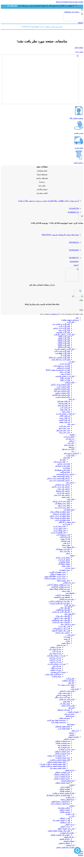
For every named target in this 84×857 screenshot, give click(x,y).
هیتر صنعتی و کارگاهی (66, 522)
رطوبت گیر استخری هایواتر (60, 835)
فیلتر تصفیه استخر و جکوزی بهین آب (52, 764)
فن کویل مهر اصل (63, 401)
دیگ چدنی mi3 (65, 551)
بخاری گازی (70, 678)
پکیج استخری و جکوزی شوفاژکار (58, 795)
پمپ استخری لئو (64, 747)
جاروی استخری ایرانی (62, 776)
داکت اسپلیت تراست (62, 393)
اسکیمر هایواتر (65, 791)
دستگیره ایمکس (64, 843)
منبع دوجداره (56, 676)
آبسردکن (71, 708)
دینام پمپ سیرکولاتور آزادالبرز (59, 601)
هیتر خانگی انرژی (59, 530)
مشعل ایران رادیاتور (63, 557)
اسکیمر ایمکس (64, 789)
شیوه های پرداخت (42, 178)
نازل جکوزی (70, 797)
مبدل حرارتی (69, 568)
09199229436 (74, 250)
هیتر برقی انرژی (64, 626)
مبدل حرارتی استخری (66, 749)
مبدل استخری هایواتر (62, 753)
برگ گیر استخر (69, 837)
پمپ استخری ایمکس (62, 741)
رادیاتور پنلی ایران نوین (62, 495)
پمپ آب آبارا (56, 651)
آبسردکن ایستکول (63, 710)
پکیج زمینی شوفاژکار (62, 503)
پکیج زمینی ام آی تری (62, 507)
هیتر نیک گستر (65, 537)
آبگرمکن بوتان (65, 607)
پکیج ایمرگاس (65, 472)
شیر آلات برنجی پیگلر (62, 697)
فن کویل (71, 399)
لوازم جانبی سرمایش (66, 699)
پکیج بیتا (63, 459)
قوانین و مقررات (42, 193)
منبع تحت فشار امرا (58, 722)
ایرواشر (71, 441)
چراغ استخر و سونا (67, 799)
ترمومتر (71, 733)
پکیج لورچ (66, 468)
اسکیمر (71, 785)
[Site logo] (73, 21)
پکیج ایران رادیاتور (63, 464)
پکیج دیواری (70, 455)
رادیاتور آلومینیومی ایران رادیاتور (58, 478)
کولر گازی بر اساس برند (61, 324)
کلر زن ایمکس (65, 818)
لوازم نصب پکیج (64, 693)
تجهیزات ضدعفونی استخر (65, 847)
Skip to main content (76, 2)
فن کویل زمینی (64, 418)
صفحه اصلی (78, 47)
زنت (72, 451)
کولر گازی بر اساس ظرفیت (64, 334)
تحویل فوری (78, 148)
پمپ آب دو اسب (55, 662)
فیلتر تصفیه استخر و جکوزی (60, 760)
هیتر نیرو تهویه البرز (63, 534)
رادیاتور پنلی (70, 482)
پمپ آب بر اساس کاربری (56, 664)
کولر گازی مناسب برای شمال (59, 357)
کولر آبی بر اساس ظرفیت (64, 376)
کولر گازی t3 (65, 355)
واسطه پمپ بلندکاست (62, 597)
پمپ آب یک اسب (55, 660)
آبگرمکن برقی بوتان (63, 616)
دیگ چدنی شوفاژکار (63, 549)
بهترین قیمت (78, 133)
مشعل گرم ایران (64, 560)
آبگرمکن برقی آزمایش (62, 618)
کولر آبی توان (65, 374)
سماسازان (53, 314)
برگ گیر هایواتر (64, 839)
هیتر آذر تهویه (65, 539)
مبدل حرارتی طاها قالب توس (55, 576)
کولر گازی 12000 (64, 339)
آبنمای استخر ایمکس (62, 783)
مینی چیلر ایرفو (64, 428)
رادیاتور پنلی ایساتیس (62, 484)
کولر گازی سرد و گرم (62, 351)
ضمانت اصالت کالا (76, 118)
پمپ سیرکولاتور (68, 582)
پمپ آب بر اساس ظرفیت (56, 655)
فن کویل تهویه (65, 409)
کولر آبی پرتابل (64, 372)
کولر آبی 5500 (65, 378)
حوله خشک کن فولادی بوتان (60, 512)
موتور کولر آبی (65, 703)
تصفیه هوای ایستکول (62, 726)
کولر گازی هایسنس (63, 332)
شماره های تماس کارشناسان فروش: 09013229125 (60, 235)
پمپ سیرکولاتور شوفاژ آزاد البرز (58, 585)
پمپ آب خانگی (56, 668)
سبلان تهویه (66, 643)
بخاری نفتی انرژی (59, 526)
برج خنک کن (70, 439)
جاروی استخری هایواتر (62, 774)
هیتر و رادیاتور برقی (67, 624)
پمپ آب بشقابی (55, 670)
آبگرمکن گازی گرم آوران (61, 612)
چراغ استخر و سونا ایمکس (60, 801)
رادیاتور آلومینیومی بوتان (61, 476)
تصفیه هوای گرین (64, 728)
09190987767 (74, 258)
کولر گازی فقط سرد (62, 353)
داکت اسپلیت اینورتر (62, 397)
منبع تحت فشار (64, 718)
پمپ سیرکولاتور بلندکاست (60, 587)
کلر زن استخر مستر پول (61, 820)
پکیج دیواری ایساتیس (62, 466)
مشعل (72, 555)
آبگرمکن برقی (69, 614)
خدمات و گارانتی (42, 189)
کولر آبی (71, 361)
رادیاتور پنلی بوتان (63, 489)
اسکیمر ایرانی (65, 787)
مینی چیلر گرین (64, 426)
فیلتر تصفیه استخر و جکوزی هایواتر (53, 766)
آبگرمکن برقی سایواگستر (61, 620)
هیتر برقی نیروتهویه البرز (61, 628)
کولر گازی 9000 (64, 336)
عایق (72, 687)
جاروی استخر (69, 770)
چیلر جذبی (70, 443)
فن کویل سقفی (64, 422)
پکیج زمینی (70, 499)
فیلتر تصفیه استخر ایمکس (56, 762)
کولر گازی (70, 322)
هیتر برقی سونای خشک (66, 828)
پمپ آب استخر (69, 739)
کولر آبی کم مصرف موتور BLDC (58, 370)
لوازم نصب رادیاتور (63, 695)
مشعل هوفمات (64, 562)
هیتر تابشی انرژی (59, 528)
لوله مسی (66, 701)
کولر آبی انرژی (64, 364)
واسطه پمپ (70, 593)
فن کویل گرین (65, 407)
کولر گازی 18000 (64, 341)
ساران (67, 641)
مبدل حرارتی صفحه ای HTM (55, 578)
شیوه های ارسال (42, 174)
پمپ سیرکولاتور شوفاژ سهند (59, 589)
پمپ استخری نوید (63, 745)
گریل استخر (70, 845)
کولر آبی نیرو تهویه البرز (61, 366)
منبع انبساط (70, 716)
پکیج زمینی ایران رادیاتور (61, 501)
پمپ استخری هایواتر (62, 743)
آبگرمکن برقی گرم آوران (61, 622)
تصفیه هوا (70, 724)
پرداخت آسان (78, 163)
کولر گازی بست (64, 330)
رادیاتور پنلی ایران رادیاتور (61, 487)
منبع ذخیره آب (69, 714)
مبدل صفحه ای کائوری (57, 572)
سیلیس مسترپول (64, 808)
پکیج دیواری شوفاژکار (62, 470)
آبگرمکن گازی (69, 605)
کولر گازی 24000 (64, 343)
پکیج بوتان (66, 457)
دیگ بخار (71, 683)
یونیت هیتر (70, 635)
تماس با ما (79, 52)
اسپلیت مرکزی (68, 436)
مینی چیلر (70, 424)
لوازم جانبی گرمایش (67, 691)
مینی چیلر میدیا (64, 432)
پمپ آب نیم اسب (55, 657)
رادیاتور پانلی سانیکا (63, 491)
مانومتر (71, 735)
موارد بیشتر (66, 411)
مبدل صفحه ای (64, 570)
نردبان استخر (69, 824)
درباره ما (42, 182)
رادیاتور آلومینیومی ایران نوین (59, 480)
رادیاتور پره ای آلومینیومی (65, 474)
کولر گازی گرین (64, 326)
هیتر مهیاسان (65, 541)
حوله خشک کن (69, 509)
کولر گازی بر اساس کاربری (64, 349)
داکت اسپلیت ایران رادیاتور (60, 384)
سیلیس (71, 806)
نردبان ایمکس (65, 826)
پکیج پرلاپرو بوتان (59, 462)
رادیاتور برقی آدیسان (62, 632)
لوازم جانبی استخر (67, 705)
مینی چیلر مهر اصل (63, 430)
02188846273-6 (73, 212)
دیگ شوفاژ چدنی (68, 547)
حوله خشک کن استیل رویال (60, 518)
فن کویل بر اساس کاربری (65, 414)
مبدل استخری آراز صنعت (56, 755)
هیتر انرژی (66, 524)
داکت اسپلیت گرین (63, 386)
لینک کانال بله (12, 6)
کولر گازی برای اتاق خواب (60, 359)
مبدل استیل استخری (62, 758)
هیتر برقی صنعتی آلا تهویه (61, 630)
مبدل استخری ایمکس (62, 751)
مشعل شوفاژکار (64, 564)
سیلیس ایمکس (64, 810)
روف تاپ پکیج (69, 445)
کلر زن (71, 816)
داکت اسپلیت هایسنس (62, 389)
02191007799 (74, 208)
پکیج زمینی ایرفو (64, 505)
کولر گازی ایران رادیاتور (61, 328)
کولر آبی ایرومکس (63, 368)
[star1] (76, 265)
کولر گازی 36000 (64, 347)
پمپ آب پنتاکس (55, 647)
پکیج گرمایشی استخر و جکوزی (63, 793)
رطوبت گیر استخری (67, 833)
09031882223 (74, 242)
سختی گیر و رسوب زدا (66, 685)
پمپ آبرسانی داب (55, 649)
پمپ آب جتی (56, 666)
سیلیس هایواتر (65, 812)
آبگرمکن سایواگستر (63, 610)
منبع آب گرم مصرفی (58, 672)
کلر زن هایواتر (65, 822)
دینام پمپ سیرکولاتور (66, 599)
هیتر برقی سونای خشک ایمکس (59, 831)
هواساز (71, 434)
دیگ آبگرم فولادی (68, 680)
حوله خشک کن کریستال (61, 514)
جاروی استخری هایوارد (62, 778)
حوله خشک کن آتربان (62, 520)
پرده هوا (71, 447)
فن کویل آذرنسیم (64, 405)
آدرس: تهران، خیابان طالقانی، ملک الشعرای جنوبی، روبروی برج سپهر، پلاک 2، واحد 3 (48, 201)
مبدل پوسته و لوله (63, 580)
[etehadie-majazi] (72, 281)
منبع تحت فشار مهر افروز (56, 720)
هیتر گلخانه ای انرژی (58, 532)
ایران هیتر (66, 543)
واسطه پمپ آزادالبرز (62, 595)
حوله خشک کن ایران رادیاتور (60, 516)
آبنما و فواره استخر (67, 781)
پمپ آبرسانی (61, 645)
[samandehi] (74, 261)
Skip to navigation (62, 2)
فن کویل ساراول (64, 403)
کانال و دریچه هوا (68, 449)
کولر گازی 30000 (64, 345)
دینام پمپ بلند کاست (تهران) (60, 603)
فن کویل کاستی (64, 420)
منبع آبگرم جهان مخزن (53, 674)
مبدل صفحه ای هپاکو (58, 574)
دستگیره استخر (68, 841)
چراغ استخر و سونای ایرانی (60, 803)
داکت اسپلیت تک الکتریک (61, 395)
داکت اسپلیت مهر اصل (62, 391)
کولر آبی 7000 (65, 380)
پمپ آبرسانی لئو (55, 653)
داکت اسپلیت (69, 382)
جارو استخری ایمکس (62, 772)
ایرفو (68, 553)
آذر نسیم (67, 639)
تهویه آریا (67, 637)
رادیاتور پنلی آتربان (63, 493)
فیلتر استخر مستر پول (58, 768)
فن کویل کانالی (64, 416)
